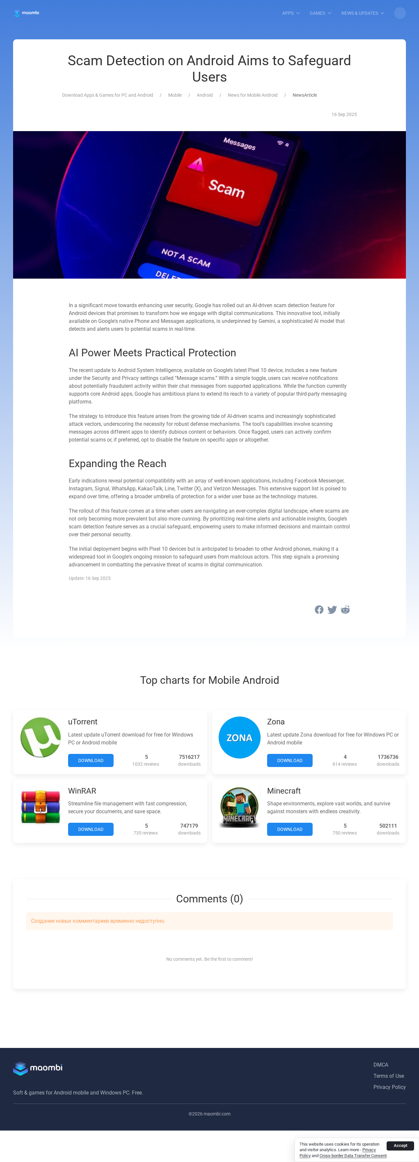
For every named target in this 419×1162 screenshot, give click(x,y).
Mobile (175, 95)
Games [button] (317, 13)
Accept (400, 1145)
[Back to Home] (26, 13)
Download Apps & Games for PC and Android (107, 95)
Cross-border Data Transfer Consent (353, 1155)
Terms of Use (388, 1076)
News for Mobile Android (253, 95)
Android (205, 95)
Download (90, 760)
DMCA (380, 1065)
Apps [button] (288, 13)
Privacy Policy (389, 1087)
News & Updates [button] (359, 13)
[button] (400, 13)
